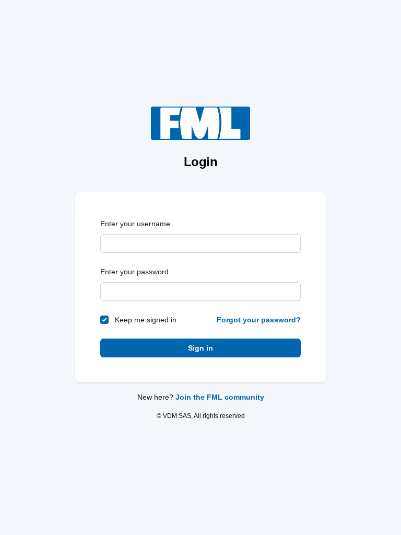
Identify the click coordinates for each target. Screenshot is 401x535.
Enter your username (135, 223)
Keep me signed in (145, 320)
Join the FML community (219, 397)
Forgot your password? (259, 320)
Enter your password (134, 272)
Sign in (200, 348)
